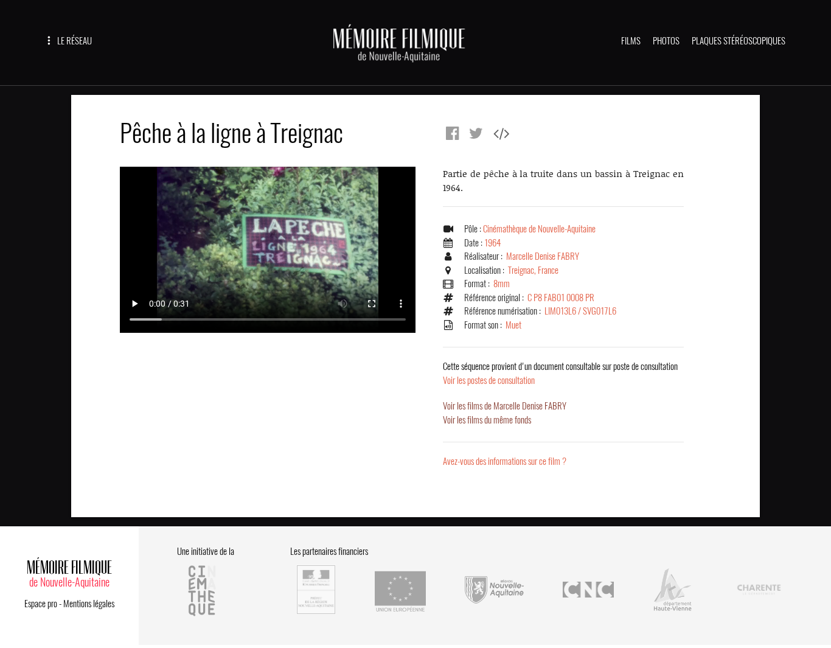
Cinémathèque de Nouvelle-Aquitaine (539, 229)
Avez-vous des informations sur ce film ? (504, 461)
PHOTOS (666, 41)
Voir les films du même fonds (487, 420)
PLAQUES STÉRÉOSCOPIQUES (738, 41)
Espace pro (40, 603)
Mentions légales (88, 603)
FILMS (631, 41)
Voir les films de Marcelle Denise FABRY (504, 406)
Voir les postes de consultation (560, 373)
